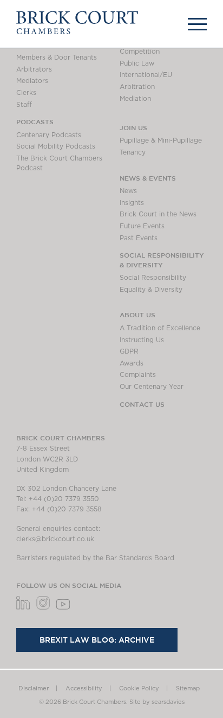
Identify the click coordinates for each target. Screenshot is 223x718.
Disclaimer (33, 688)
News (128, 191)
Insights (132, 203)
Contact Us (142, 404)
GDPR (129, 351)
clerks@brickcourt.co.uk (55, 539)
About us (137, 314)
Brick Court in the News (158, 214)
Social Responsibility (153, 277)
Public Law (137, 63)
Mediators (32, 81)
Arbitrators (34, 69)
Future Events (142, 226)
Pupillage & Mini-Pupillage (161, 140)
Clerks (26, 92)
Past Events (139, 238)
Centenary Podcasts (48, 135)
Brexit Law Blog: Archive (97, 640)
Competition (140, 51)
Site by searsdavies (157, 702)
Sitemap (188, 688)
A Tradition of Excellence (160, 328)
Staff (24, 104)
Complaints (138, 374)
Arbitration (137, 87)
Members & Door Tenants (56, 57)
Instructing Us (142, 340)
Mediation (135, 98)
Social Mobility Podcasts (55, 146)
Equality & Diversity (151, 289)
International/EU (146, 75)
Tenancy (133, 152)
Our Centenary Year (151, 386)
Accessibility (83, 688)
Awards (131, 363)
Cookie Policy (139, 688)
